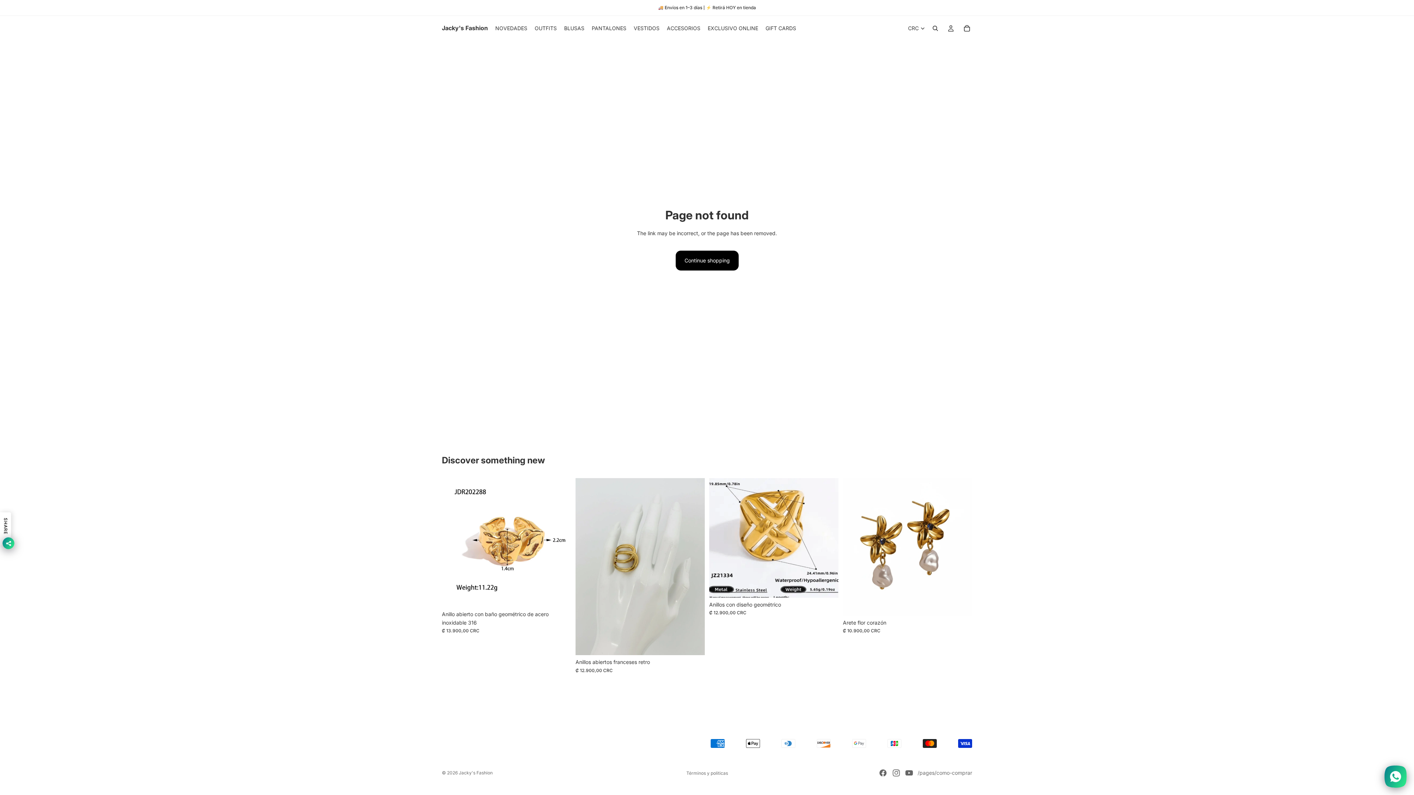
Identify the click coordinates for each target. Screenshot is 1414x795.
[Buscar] (935, 28)
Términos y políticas (707, 773)
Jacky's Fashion (476, 772)
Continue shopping (707, 260)
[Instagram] (896, 772)
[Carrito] (967, 28)
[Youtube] (909, 772)
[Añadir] (559, 596)
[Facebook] (883, 772)
